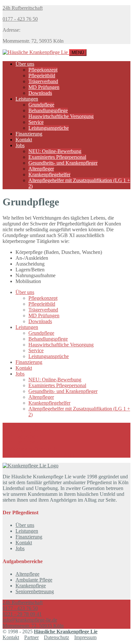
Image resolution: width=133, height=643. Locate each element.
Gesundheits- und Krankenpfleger (62, 163)
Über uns (24, 64)
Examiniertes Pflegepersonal (57, 157)
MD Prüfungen (43, 87)
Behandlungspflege (48, 110)
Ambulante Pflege (33, 580)
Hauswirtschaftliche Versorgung (61, 116)
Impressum (85, 637)
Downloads (40, 93)
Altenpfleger (41, 168)
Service (36, 122)
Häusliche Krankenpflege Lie (65, 631)
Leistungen (26, 99)
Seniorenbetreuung (34, 591)
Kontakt (23, 139)
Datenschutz (56, 637)
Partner (31, 637)
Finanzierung (28, 133)
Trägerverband (43, 81)
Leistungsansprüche (48, 128)
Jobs (20, 145)
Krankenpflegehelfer (49, 174)
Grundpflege (41, 104)
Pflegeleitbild (41, 75)
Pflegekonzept (42, 69)
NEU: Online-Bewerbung (54, 151)
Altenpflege (27, 574)
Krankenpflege (30, 585)
